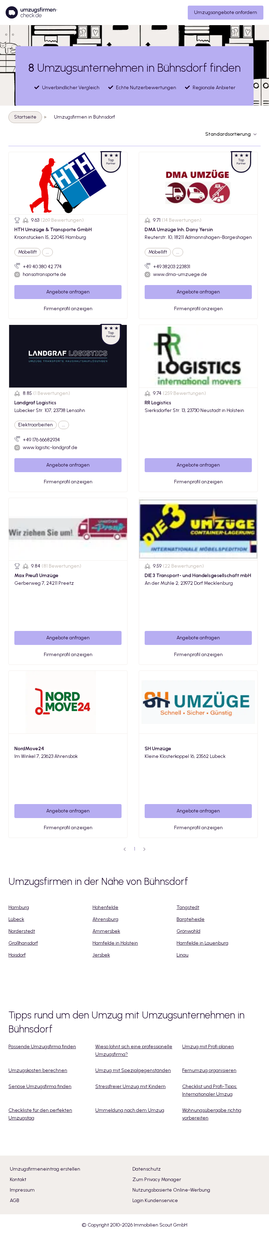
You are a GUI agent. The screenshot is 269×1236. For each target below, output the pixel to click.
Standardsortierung (228, 134)
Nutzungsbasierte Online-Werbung (171, 1190)
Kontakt (18, 1179)
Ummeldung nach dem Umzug (129, 1110)
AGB (14, 1200)
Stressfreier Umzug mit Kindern (130, 1086)
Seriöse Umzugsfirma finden (39, 1086)
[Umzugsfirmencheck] (31, 12)
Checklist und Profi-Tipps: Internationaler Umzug (209, 1090)
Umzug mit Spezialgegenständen (133, 1070)
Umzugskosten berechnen (37, 1070)
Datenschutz (146, 1169)
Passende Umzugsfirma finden (42, 1047)
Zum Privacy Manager (156, 1179)
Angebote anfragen (68, 292)
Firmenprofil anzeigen (68, 309)
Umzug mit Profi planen (208, 1047)
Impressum (22, 1190)
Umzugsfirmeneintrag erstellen (45, 1169)
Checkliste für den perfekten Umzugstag (40, 1114)
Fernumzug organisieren (209, 1070)
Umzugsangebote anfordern (225, 12)
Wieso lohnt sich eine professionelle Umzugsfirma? (133, 1050)
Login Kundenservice (155, 1200)
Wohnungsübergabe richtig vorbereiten (211, 1114)
